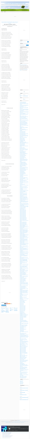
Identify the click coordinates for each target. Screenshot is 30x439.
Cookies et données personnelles (17, 422)
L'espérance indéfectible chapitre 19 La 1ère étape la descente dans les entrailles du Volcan (24, 233)
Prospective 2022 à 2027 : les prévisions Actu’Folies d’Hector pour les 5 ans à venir (24, 337)
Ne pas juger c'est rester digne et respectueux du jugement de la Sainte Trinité (24, 322)
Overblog (18, 420)
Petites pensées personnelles (23, 333)
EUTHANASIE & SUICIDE (22, 140)
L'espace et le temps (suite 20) (23, 223)
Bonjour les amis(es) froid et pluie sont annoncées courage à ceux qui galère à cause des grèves (24, 110)
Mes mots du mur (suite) (22, 306)
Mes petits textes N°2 (22, 312)
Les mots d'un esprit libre (22, 207)
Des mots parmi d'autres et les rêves (24, 133)
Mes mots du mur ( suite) (22, 305)
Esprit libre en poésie (22, 138)
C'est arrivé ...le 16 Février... (23, 121)
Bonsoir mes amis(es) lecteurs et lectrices (24, 399)
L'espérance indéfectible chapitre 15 (24, 229)
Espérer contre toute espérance (23, 137)
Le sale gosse (21, 188)
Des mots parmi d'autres (22, 131)
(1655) (21, 380)
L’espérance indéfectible (22, 225)
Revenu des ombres (22, 359)
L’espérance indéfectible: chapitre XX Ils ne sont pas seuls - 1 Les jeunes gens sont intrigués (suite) (24, 253)
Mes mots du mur (22, 303)
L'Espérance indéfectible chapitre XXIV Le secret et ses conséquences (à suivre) (24, 256)
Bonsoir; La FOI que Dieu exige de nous (24, 120)
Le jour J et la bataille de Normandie (24, 167)
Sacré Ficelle (21, 362)
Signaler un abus (25, 421)
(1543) (21, 381)
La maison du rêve (22, 158)
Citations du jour (22, 126)
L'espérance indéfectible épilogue (23, 260)
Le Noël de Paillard (22, 171)
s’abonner (10, 430)
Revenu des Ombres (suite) (23, 361)
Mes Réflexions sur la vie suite (23, 315)
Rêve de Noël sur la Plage (22, 358)
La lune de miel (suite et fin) (23, 157)
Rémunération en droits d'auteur (8, 422)
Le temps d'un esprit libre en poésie (24, 282)
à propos (16, 430)
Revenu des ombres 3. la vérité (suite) (24, 360)
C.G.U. (27, 421)
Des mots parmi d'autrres (23, 134)
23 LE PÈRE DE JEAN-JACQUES (23, 102)
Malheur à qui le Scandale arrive (23, 295)
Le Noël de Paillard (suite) (22, 173)
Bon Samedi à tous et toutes (23, 394)
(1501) (21, 382)
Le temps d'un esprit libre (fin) (23, 287)
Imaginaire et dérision (22, 145)
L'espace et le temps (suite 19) (23, 222)
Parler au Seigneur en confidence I (23, 325)
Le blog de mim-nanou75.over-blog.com (15, 3)
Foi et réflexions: (21, 141)
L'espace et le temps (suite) (23, 209)
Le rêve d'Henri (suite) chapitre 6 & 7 (24, 187)
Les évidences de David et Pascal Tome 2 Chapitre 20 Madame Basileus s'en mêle (24, 202)
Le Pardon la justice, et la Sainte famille (24, 390)
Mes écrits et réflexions (22, 301)
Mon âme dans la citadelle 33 (23, 317)
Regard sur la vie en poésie (23, 349)
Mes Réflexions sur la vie (22, 313)
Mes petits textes (22, 311)
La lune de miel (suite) (22, 156)
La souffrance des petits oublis (23, 163)
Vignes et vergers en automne (23, 376)
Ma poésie (21, 296)
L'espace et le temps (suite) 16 (23, 219)
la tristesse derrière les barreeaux (11, 22)
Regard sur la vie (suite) (22, 356)
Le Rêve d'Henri (21, 176)
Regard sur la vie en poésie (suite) (23, 352)
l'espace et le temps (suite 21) (23, 224)
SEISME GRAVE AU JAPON (22, 368)
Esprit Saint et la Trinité (22, 139)
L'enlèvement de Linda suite (23, 170)
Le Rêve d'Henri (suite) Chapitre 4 (23, 186)
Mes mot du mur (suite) (22, 302)
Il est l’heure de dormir (22, 144)
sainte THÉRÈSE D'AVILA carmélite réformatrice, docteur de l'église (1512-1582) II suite (24, 365)
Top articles (20, 421)
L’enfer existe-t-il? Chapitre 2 (23, 169)
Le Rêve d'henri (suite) (22, 184)
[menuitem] (2, 12)
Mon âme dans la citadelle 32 (23, 316)
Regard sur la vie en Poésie (23, 348)
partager (13, 430)
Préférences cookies (22, 422)
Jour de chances (21, 150)
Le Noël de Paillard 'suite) (22, 172)
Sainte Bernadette (22, 363)
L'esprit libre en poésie (22, 392)
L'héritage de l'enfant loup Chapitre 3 (24, 290)
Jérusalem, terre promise (22, 148)
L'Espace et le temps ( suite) (23, 210)
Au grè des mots (21, 106)
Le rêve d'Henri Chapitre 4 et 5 (23, 180)
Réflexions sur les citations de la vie (24, 346)
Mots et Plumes (21, 318)
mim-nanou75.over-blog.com (6, 421)
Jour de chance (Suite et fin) (23, 151)
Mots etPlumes (21, 319)
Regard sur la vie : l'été (22, 354)
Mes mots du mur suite (22, 310)
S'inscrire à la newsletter (4, 305)
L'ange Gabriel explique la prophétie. (24, 159)
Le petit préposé (21, 174)
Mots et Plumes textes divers (23, 320)
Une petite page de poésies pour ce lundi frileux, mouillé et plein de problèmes (24, 373)
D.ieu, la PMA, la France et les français (24, 135)
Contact (22, 421)
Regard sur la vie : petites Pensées (23, 355)
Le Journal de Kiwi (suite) (22, 168)
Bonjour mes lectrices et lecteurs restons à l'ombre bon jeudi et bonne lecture (24, 119)
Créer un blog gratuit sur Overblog (16, 421)
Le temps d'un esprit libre (22, 278)
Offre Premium (13, 422)
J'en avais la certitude (22, 147)
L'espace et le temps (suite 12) (23, 217)
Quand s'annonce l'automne (23, 338)
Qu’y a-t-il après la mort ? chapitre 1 (24, 343)
